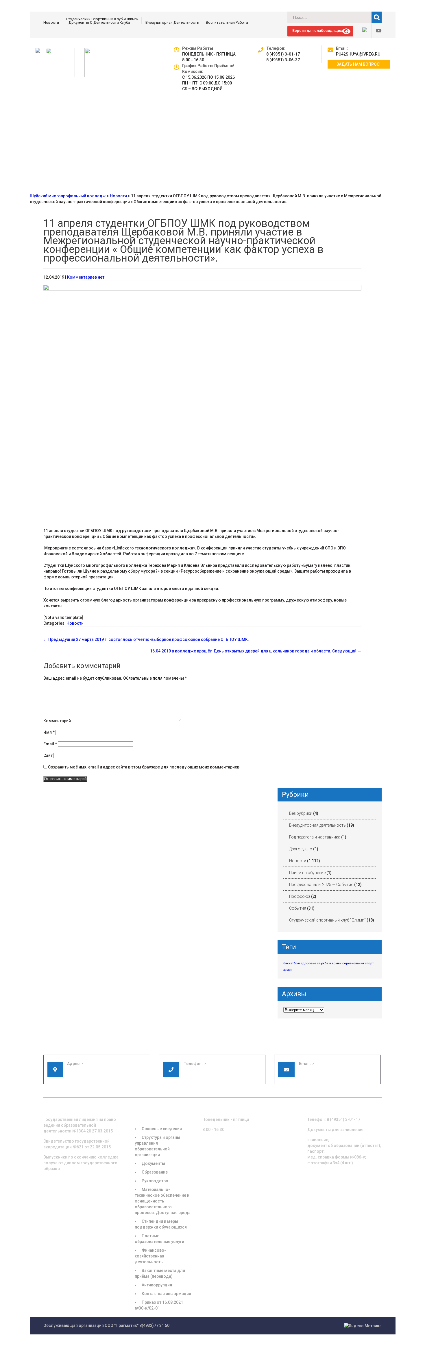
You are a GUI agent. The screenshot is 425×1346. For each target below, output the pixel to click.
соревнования (353, 963)
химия (287, 970)
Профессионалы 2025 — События (321, 884)
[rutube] (362, 27)
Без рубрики (300, 813)
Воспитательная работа (227, 22)
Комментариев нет (85, 277)
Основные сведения (162, 1128)
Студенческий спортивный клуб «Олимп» (102, 19)
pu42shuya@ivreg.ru (358, 54)
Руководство (155, 1180)
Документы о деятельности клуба (99, 22)
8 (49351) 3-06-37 (283, 60)
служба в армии (329, 963)
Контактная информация (166, 1293)
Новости (51, 22)
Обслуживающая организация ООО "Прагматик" (90, 1325)
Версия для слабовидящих (316, 30)
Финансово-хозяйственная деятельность (150, 1256)
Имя (49, 732)
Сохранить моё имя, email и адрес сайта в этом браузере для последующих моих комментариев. (144, 767)
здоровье (308, 963)
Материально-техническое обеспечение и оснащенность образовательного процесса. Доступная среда (163, 1201)
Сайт (48, 755)
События (297, 908)
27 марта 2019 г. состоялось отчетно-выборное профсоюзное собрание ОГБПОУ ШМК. (146, 639)
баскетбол (291, 963)
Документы (153, 1163)
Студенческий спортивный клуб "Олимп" (327, 920)
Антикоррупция (157, 1285)
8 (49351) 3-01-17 (283, 54)
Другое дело (300, 849)
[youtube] (376, 30)
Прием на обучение (307, 872)
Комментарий (57, 720)
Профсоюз (299, 896)
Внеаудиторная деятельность (172, 22)
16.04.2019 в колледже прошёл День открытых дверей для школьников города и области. (255, 651)
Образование (155, 1172)
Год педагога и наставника (314, 837)
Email (50, 744)
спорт (369, 963)
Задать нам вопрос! (358, 64)
